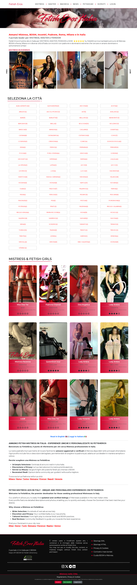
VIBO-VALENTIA (84, 242)
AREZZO (23, 112)
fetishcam (53, 422)
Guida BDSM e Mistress (103, 555)
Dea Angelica (84, 305)
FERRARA (84, 147)
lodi (84, 422)
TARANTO (84, 224)
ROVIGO (114, 212)
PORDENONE (114, 200)
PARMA (114, 189)
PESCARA (114, 194)
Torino (26, 479)
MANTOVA (22, 177)
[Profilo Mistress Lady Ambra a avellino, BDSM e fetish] (84, 340)
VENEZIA (114, 236)
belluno (114, 365)
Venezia (58, 479)
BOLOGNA (84, 123)
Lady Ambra (114, 305)
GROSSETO (23, 159)
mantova (53, 308)
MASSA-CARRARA (53, 177)
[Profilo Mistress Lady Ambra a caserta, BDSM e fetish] (114, 283)
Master (52, 4)
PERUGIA (53, 194)
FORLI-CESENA (53, 153)
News (76, 4)
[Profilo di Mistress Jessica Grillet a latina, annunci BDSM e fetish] (44, 70)
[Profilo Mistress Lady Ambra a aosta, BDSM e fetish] (114, 397)
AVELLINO (114, 112)
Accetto (58, 582)
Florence (41, 526)
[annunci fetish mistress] (28, 543)
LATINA (53, 165)
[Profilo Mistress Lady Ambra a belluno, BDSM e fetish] (114, 340)
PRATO (53, 206)
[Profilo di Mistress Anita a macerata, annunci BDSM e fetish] (116, 70)
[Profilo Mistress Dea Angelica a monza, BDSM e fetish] (84, 283)
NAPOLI (84, 183)
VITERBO (23, 248)
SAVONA (114, 218)
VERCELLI (23, 242)
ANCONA (84, 106)
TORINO (23, 230)
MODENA (23, 183)
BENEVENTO (114, 118)
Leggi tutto (77, 582)
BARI (22, 118)
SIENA (23, 224)
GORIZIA (114, 153)
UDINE (53, 236)
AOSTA (114, 106)
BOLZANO (114, 123)
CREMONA (53, 141)
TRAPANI (53, 230)
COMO (114, 135)
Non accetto (67, 582)
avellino (84, 365)
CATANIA (23, 135)
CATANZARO (53, 135)
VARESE (83, 236)
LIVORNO (23, 171)
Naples (50, 526)
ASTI (84, 112)
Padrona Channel (53, 305)
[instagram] (63, 567)
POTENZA (23, 206)
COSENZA (22, 141)
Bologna (34, 479)
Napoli (51, 479)
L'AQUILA (114, 159)
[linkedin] (74, 567)
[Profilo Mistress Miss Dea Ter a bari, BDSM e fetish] (23, 283)
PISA (53, 200)
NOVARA (114, 183)
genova (22, 422)
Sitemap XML (99, 541)
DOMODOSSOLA (114, 141)
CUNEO (83, 141)
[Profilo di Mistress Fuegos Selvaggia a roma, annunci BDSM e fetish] (20, 70)
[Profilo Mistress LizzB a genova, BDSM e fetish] (23, 397)
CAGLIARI (84, 129)
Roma (19, 479)
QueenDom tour (53, 362)
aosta (114, 422)
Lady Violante (84, 419)
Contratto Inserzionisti (103, 552)
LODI (53, 171)
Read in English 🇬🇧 (58, 437)
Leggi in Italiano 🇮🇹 (78, 437)
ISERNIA (83, 159)
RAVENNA (84, 206)
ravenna (23, 365)
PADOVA (53, 189)
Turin (24, 526)
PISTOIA (83, 200)
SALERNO (23, 218)
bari (23, 308)
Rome (17, 526)
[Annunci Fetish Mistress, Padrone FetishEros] (68, 18)
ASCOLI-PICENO (53, 112)
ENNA (23, 147)
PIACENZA (22, 200)
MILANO (114, 177)
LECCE (84, 165)
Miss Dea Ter (23, 305)
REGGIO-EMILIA (23, 212)
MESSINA (84, 177)
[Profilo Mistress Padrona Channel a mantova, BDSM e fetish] (53, 283)
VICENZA (114, 242)
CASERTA (114, 129)
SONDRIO (53, 224)
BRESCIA (23, 129)
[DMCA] (28, 557)
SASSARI (84, 218)
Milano (12, 479)
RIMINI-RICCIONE (53, 212)
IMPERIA (53, 159)
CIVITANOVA (84, 135)
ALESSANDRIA (53, 106)
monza (84, 308)
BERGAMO (22, 123)
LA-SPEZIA (22, 165)
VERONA (53, 242)
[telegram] (71, 567)
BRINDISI (53, 129)
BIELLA (53, 123)
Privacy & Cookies (101, 548)
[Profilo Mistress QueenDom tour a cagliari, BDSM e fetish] (53, 340)
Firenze (42, 479)
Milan (11, 526)
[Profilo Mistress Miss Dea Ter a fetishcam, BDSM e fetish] (53, 397)
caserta (114, 308)
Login (113, 4)
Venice (57, 526)
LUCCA (83, 171)
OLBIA (23, 189)
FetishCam (88, 4)
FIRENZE (114, 147)
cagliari (53, 365)
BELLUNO (84, 118)
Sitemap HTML (100, 545)
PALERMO (83, 189)
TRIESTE (22, 236)
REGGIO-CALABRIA (114, 206)
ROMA (83, 212)
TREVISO (114, 230)
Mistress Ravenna (23, 362)
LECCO (114, 165)
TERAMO (114, 224)
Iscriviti (102, 4)
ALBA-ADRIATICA (22, 106)
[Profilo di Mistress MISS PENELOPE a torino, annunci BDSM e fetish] (92, 70)
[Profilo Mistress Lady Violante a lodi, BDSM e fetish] (84, 397)
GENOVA (84, 153)
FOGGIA (22, 153)
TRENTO (83, 230)
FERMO (53, 147)
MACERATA (114, 171)
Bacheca (64, 4)
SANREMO (53, 218)
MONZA (53, 183)
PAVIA (23, 194)
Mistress (39, 4)
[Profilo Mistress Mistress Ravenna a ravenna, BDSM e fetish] (23, 340)
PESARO (84, 194)
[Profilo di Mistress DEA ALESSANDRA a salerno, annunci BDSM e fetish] (68, 70)
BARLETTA (53, 118)
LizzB (22, 419)
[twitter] (67, 567)
